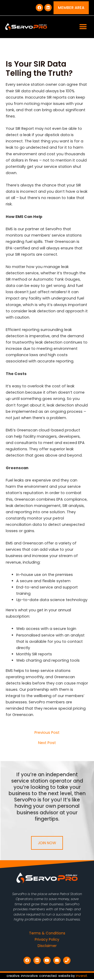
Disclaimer (47, 945)
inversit (81, 975)
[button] (83, 27)
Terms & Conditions (47, 933)
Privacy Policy (47, 939)
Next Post (47, 743)
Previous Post (47, 733)
